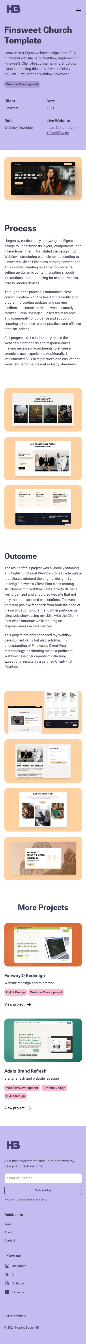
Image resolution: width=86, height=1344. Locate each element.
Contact (9, 1240)
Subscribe (43, 1190)
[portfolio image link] (43, 944)
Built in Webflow (15, 1316)
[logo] (13, 1145)
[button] (77, 9)
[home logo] (13, 9)
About (8, 1232)
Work (7, 1224)
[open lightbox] (43, 178)
